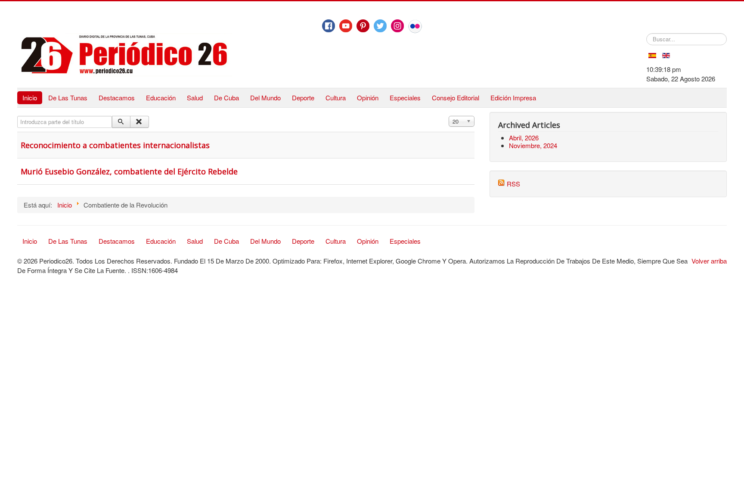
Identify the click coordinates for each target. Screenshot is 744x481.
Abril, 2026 (524, 137)
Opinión (367, 97)
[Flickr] (415, 26)
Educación (161, 97)
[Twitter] (380, 25)
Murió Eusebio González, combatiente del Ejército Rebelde (129, 171)
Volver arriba (709, 260)
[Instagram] (397, 25)
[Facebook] (328, 25)
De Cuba (226, 97)
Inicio (29, 97)
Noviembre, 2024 (533, 145)
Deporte (303, 97)
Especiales (405, 97)
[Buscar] (121, 122)
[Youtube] (345, 25)
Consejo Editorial (455, 97)
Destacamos (117, 97)
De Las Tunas (67, 97)
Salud (195, 97)
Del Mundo (265, 97)
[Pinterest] (362, 25)
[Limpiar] (139, 122)
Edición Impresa (513, 97)
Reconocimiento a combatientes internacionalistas (115, 145)
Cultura (336, 97)
